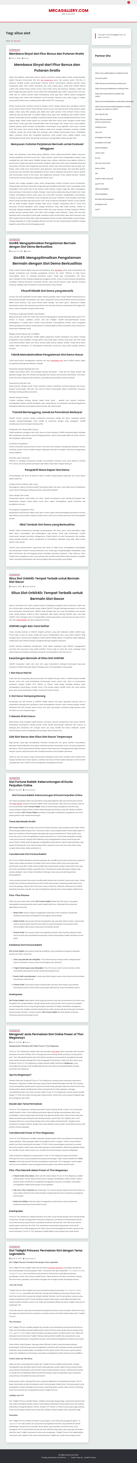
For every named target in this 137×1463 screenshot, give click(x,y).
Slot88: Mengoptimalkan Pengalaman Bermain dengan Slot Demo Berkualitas (42, 245)
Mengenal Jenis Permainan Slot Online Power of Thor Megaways (46, 1036)
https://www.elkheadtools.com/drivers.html (111, 73)
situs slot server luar (102, 163)
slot (96, 173)
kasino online (100, 168)
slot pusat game (101, 78)
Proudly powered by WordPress (53, 1457)
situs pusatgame (101, 194)
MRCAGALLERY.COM (68, 10)
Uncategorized (14, 49)
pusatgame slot (57, 360)
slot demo (58, 270)
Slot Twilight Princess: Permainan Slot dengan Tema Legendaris (45, 1252)
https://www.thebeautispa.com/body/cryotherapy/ (114, 101)
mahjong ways (100, 127)
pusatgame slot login (103, 137)
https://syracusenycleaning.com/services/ (110, 83)
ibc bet (97, 158)
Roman (26, 58)
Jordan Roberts (30, 586)
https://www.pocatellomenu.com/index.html (111, 88)
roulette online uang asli (104, 178)
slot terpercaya (47, 80)
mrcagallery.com (116, 35)
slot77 (97, 209)
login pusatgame (101, 148)
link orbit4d (18, 804)
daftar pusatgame (102, 189)
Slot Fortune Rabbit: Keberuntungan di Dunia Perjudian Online (41, 783)
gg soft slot (99, 184)
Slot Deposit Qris (101, 114)
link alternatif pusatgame (104, 199)
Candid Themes (90, 1457)
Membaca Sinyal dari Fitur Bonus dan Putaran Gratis (46, 54)
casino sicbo (99, 153)
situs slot (98, 132)
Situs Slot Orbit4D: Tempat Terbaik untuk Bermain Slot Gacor (44, 580)
